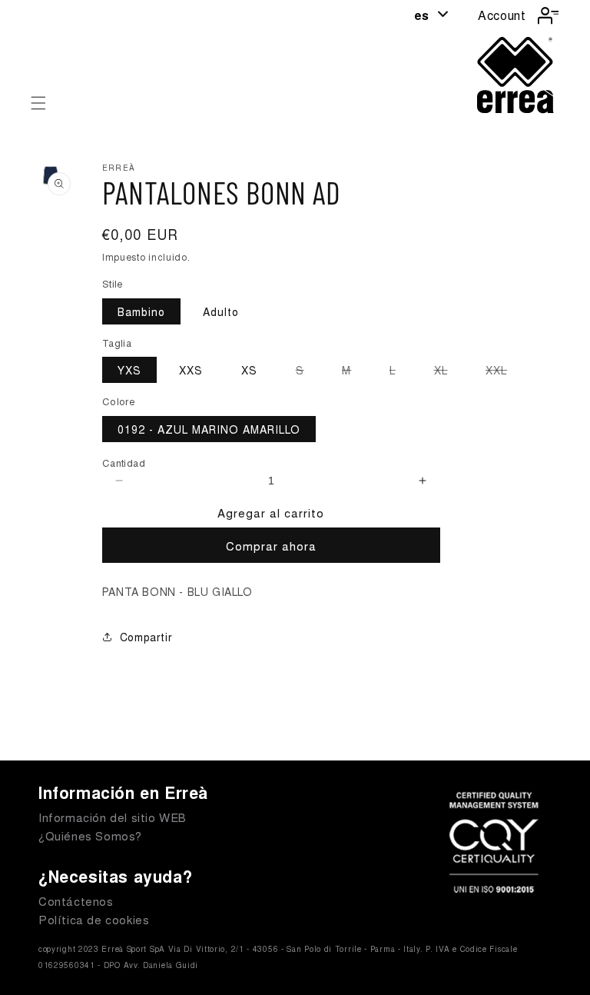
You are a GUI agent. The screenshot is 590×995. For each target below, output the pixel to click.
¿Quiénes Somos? (90, 835)
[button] (38, 103)
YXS (129, 370)
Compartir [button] (146, 636)
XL (448, 372)
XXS (191, 370)
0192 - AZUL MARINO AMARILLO (209, 429)
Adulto (221, 311)
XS (249, 370)
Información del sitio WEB (112, 817)
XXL (504, 372)
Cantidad (123, 462)
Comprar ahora (271, 545)
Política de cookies (93, 919)
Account (501, 15)
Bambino (141, 311)
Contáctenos (76, 901)
